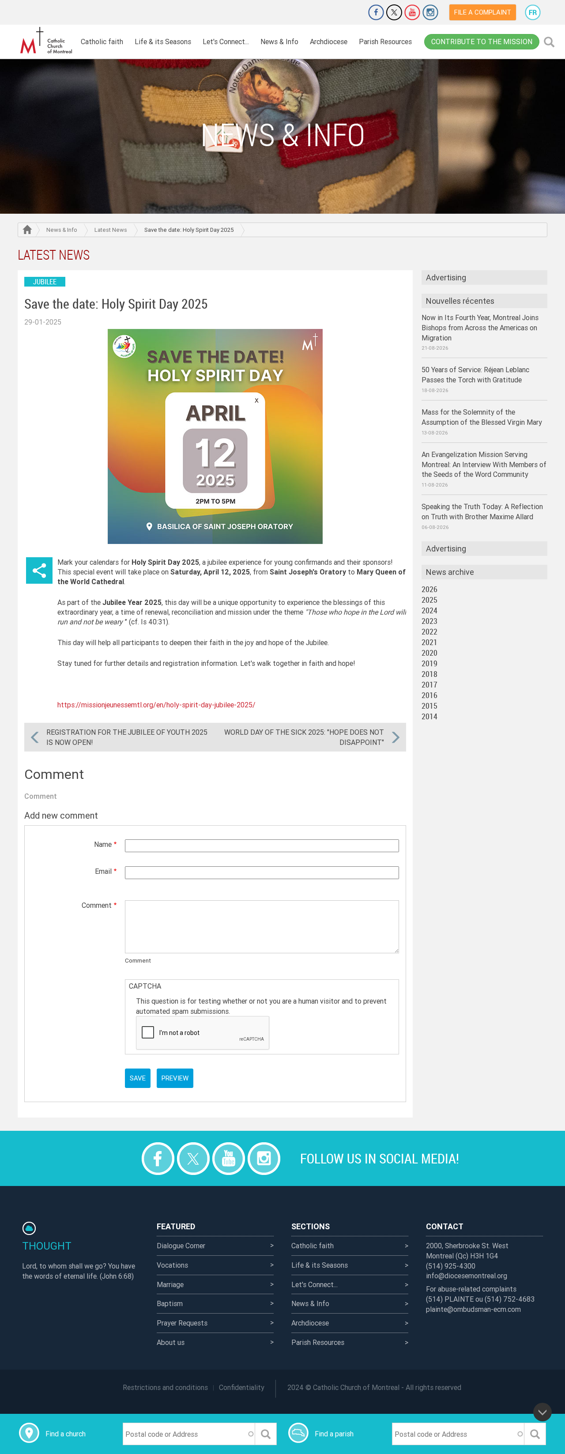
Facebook (376, 12)
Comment (97, 905)
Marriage (170, 1284)
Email (103, 871)
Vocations (172, 1265)
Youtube (412, 12)
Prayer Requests (182, 1322)
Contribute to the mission (481, 41)
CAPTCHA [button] (145, 986)
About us (171, 1342)
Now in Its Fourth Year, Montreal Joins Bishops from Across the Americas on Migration (480, 327)
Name (103, 844)
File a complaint (482, 12)
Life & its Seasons (163, 41)
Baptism (170, 1303)
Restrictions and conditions (165, 1387)
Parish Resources (385, 41)
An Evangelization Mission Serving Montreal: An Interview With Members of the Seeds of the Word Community (484, 464)
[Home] (46, 40)
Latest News (110, 230)
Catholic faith (102, 41)
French (533, 12)
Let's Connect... (226, 41)
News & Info (279, 41)
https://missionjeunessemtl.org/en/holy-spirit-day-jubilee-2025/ (156, 704)
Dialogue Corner (181, 1245)
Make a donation (351, 12)
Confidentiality (241, 1387)
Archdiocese (328, 41)
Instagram (430, 12)
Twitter (394, 12)
